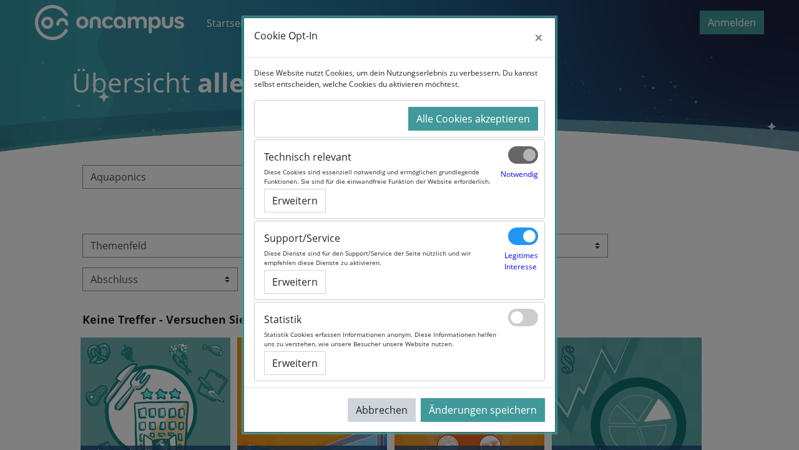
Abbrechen (382, 410)
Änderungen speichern (483, 410)
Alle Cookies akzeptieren (473, 119)
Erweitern (295, 201)
